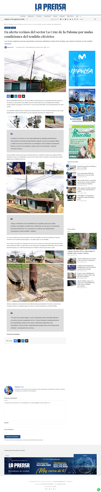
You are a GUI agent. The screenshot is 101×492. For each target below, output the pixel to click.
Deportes (70, 16)
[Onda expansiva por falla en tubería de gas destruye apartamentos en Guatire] (71, 190)
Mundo (55, 16)
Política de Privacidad (48, 484)
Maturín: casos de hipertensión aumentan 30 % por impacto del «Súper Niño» (47, 19)
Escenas (62, 16)
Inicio (6, 24)
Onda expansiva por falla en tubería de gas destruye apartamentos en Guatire (86, 189)
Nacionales (47, 16)
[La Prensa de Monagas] (50, 7)
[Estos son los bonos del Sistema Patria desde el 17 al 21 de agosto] (71, 176)
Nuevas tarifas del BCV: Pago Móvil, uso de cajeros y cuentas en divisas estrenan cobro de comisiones (86, 182)
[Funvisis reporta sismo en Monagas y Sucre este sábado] (71, 168)
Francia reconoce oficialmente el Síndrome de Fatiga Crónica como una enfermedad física (86, 275)
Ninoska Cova (10, 47)
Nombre (6, 422)
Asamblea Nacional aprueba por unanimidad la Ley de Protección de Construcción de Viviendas (86, 267)
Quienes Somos (62, 484)
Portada (23, 16)
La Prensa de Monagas (58, 481)
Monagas (30, 16)
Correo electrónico (9, 429)
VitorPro (54, 486)
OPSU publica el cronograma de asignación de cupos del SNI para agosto (85, 197)
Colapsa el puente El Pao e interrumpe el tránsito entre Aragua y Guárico (81, 252)
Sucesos (39, 16)
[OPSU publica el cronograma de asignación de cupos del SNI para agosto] (71, 198)
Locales (15, 24)
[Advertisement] (35, 365)
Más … (78, 16)
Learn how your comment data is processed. (33, 440)
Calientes (7, 27)
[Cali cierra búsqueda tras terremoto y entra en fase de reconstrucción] (71, 261)
